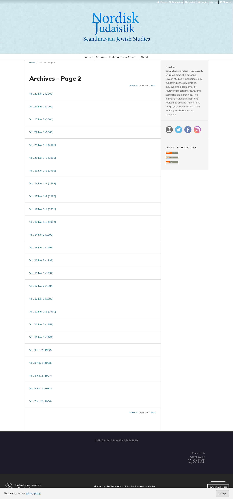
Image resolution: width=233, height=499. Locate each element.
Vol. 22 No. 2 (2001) (41, 119)
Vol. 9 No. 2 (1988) (40, 350)
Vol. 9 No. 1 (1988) (40, 362)
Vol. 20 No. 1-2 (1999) (42, 157)
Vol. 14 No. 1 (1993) (41, 247)
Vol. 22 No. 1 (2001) (41, 132)
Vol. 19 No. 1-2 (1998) (42, 170)
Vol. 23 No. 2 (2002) (41, 93)
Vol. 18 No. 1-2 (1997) (42, 183)
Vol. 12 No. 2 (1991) (41, 285)
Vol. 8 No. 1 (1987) (40, 388)
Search (227, 2)
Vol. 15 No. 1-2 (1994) (42, 221)
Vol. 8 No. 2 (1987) (40, 375)
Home (32, 62)
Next (153, 85)
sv (216, 2)
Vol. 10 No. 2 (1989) (41, 324)
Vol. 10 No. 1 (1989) (41, 337)
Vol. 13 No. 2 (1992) (41, 260)
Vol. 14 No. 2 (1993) (41, 234)
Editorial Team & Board (123, 57)
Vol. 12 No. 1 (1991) (41, 298)
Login (203, 2)
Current (88, 57)
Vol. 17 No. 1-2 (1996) (42, 196)
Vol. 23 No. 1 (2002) (41, 106)
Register (190, 2)
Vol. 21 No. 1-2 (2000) (42, 145)
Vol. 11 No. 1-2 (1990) (42, 311)
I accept (223, 493)
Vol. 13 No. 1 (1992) (41, 273)
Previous (134, 85)
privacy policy (33, 493)
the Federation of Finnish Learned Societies (130, 486)
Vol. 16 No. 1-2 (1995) (42, 209)
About (144, 57)
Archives (101, 57)
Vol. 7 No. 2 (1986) (40, 401)
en (211, 2)
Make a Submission (171, 2)
